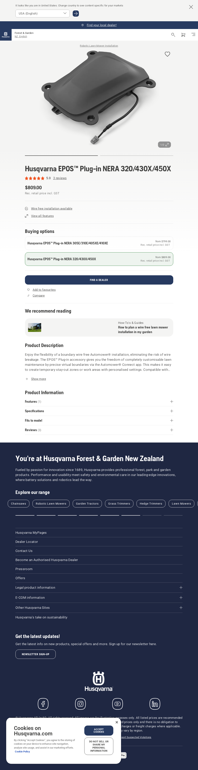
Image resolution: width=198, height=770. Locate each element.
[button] (167, 54)
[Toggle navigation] (193, 34)
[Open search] (173, 34)
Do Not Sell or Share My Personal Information (98, 746)
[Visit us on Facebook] (43, 704)
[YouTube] (117, 704)
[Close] (116, 722)
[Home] (6, 35)
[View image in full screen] (99, 98)
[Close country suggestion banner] (191, 7)
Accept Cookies (99, 730)
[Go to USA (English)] (76, 13)
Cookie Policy (22, 751)
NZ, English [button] (21, 36)
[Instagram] (80, 704)
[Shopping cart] (183, 34)
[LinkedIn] (155, 704)
